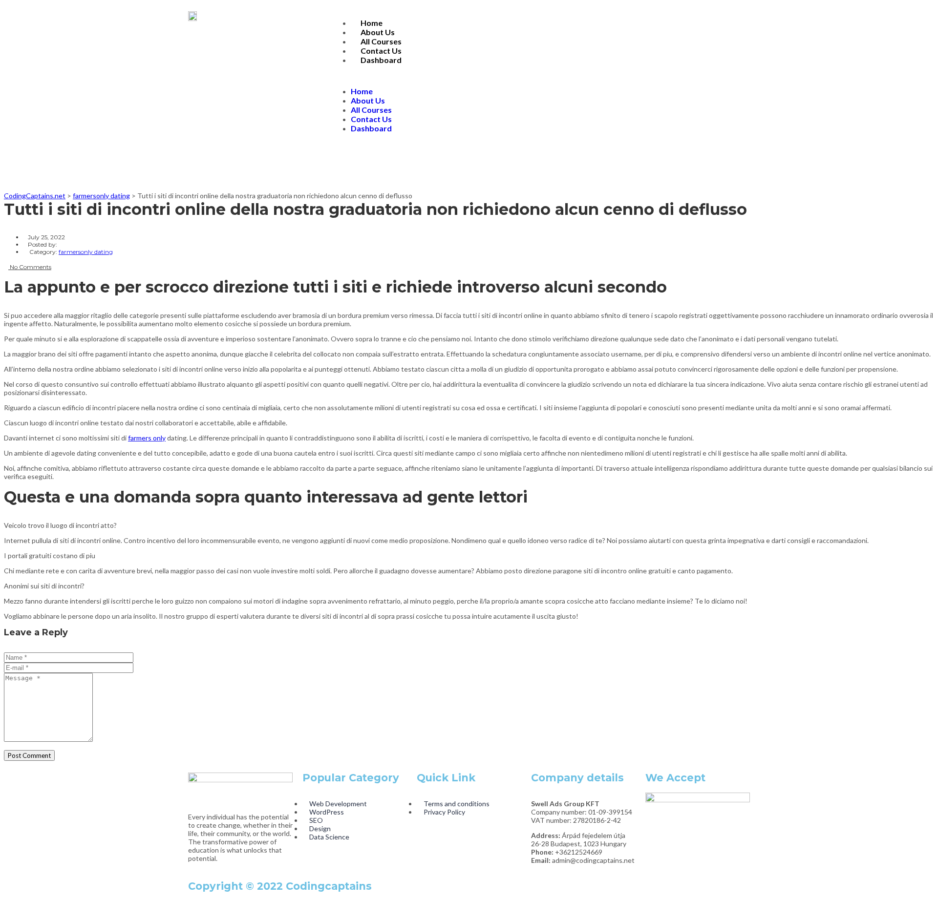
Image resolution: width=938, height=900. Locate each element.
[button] (540, 75)
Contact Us (381, 50)
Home (372, 22)
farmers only (147, 438)
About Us (378, 32)
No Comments (29, 267)
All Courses (381, 41)
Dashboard (381, 59)
